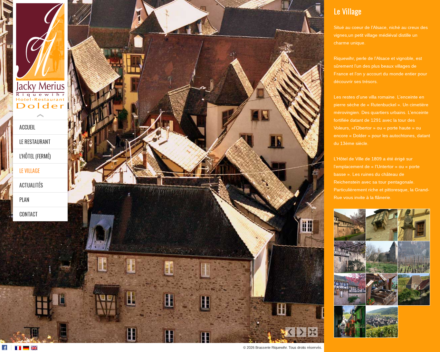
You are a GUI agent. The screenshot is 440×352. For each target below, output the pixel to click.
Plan (24, 200)
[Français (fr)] (18, 348)
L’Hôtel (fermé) (35, 156)
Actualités (31, 185)
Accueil (27, 127)
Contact (28, 214)
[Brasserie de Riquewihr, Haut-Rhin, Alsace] (40, 56)
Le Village (29, 171)
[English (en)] (34, 348)
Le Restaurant (35, 142)
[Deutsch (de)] (26, 348)
